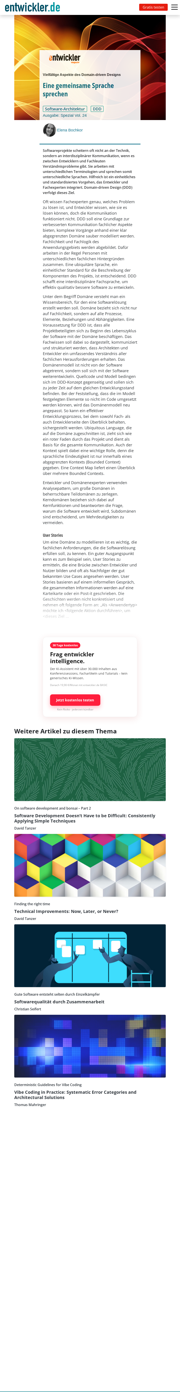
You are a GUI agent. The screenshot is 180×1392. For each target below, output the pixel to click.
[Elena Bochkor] (50, 130)
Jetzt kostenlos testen (75, 700)
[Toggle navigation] (33, 7)
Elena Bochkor (70, 130)
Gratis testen (153, 7)
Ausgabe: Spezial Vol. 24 (65, 115)
